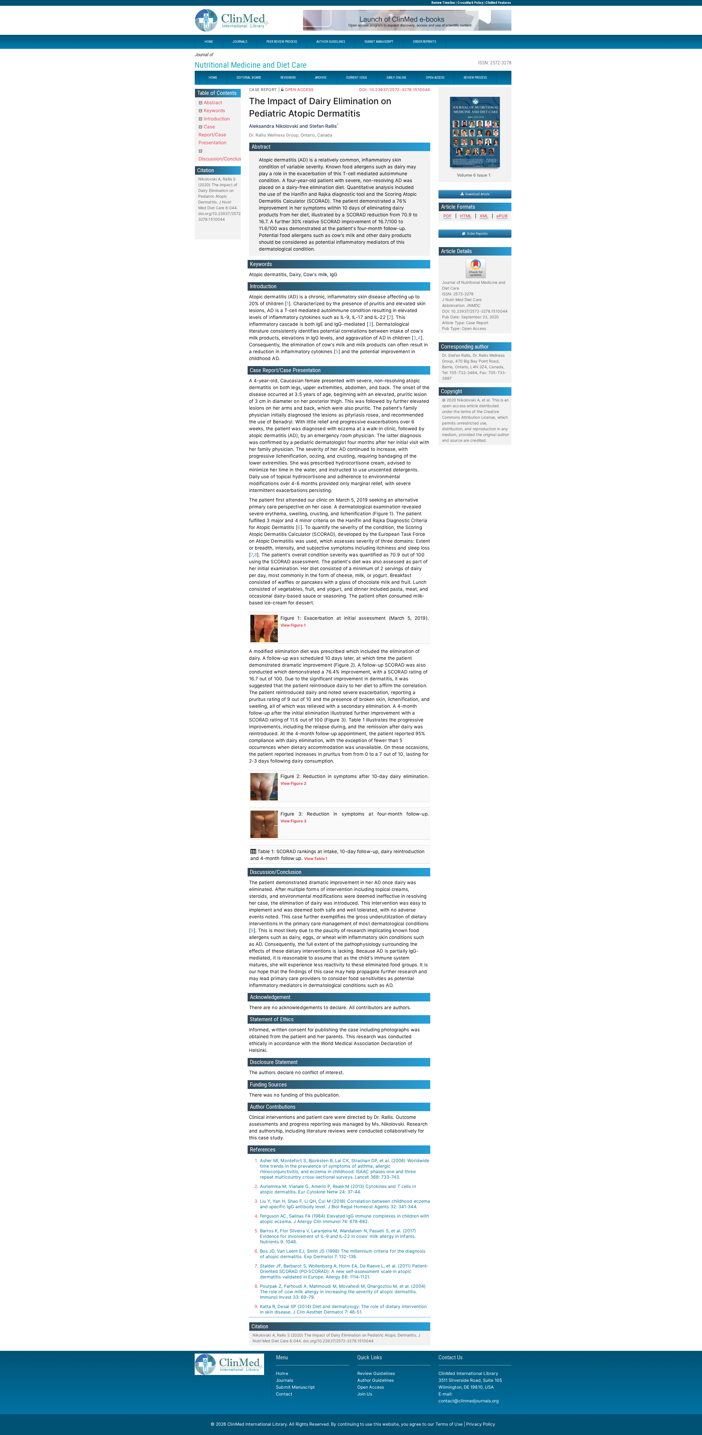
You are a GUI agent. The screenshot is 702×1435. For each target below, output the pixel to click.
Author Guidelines (375, 1380)
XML (484, 216)
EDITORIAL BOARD (249, 78)
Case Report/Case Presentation (213, 134)
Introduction (216, 118)
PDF (447, 216)
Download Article (476, 194)
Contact (284, 1394)
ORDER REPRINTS (424, 42)
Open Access (370, 1387)
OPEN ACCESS (435, 78)
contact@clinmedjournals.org (468, 1400)
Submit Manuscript (295, 1387)
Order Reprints (476, 233)
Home (282, 1373)
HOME (209, 42)
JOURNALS (240, 42)
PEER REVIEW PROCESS (282, 42)
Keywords (213, 110)
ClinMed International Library (257, 1424)
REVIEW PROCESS (475, 78)
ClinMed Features (498, 3)
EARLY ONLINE (396, 78)
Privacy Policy (480, 1424)
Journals (284, 1380)
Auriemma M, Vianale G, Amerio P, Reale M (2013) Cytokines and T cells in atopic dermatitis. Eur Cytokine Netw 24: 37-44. (338, 1189)
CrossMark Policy (470, 3)
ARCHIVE (321, 78)
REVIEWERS (288, 78)
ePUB (501, 216)
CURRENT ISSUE (356, 78)
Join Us (364, 1394)
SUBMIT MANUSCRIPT (379, 42)
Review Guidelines (376, 1373)
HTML (465, 216)
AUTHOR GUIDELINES (330, 42)
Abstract (212, 102)
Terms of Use (449, 1424)
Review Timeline (443, 3)
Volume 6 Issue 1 (474, 175)
